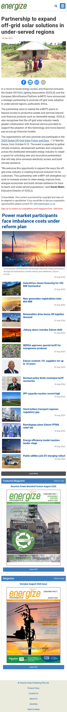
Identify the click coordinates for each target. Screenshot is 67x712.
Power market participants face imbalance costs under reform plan (31, 221)
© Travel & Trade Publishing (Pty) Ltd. (33, 683)
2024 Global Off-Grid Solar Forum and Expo (25, 140)
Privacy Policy (33, 688)
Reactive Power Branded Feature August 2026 (33, 486)
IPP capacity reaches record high (41, 393)
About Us (33, 699)
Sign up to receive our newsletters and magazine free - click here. (32, 208)
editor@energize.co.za (44, 204)
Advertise (33, 704)
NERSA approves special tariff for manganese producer (42, 347)
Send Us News (34, 709)
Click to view (59, 481)
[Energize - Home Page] (14, 6)
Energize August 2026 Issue (33, 584)
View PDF (33, 569)
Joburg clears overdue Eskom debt (42, 329)
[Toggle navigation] (62, 6)
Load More (33, 474)
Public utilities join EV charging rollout (44, 455)
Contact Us (33, 693)
